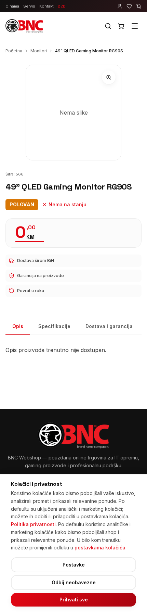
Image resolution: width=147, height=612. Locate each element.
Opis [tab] (17, 326)
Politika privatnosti (33, 524)
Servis (29, 6)
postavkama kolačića (100, 547)
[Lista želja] (129, 6)
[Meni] (135, 26)
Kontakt (46, 6)
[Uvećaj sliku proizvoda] (109, 77)
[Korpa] (121, 26)
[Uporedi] (139, 6)
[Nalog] (119, 6)
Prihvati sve (73, 599)
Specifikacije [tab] (54, 326)
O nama (12, 6)
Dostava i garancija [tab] (109, 326)
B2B (62, 6)
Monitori (38, 50)
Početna (13, 50)
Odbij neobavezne (74, 582)
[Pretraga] (108, 26)
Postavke (74, 565)
